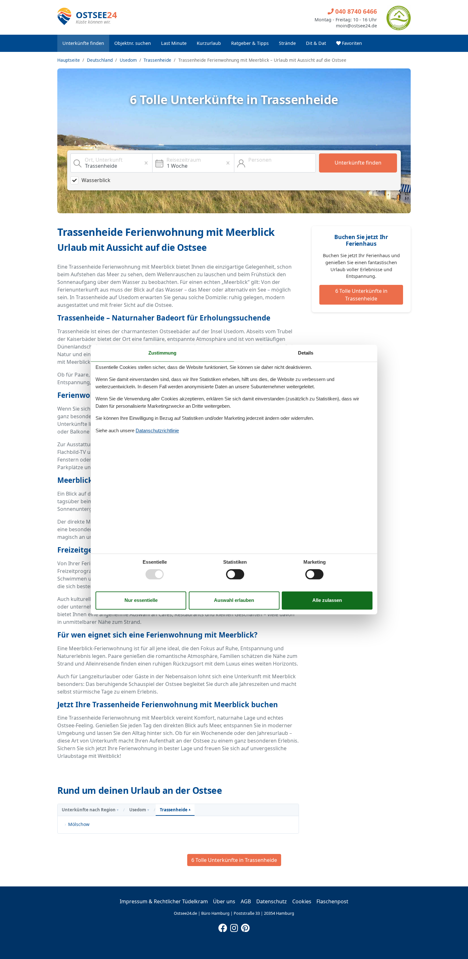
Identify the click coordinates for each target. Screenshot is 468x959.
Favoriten (351, 43)
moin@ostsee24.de (356, 25)
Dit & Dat (316, 43)
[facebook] (222, 926)
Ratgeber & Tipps (250, 43)
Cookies (301, 901)
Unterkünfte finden (83, 43)
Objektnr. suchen (132, 43)
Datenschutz (271, 901)
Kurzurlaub (209, 43)
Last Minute (174, 43)
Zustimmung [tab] (162, 353)
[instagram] (234, 926)
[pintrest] (245, 926)
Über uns (224, 901)
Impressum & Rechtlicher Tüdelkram (164, 901)
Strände (287, 43)
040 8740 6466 (355, 11)
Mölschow (78, 824)
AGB (246, 901)
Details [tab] (305, 353)
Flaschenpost (332, 901)
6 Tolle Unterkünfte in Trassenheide (361, 294)
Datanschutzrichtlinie (157, 430)
